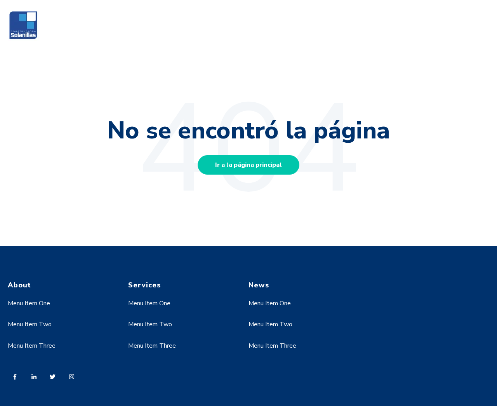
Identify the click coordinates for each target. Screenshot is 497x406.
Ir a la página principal (248, 165)
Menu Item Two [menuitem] (30, 324)
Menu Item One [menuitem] (29, 303)
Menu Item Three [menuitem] (32, 345)
